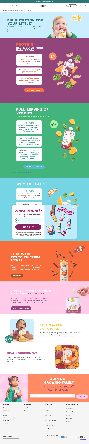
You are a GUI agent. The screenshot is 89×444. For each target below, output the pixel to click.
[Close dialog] (73, 208)
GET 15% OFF (28, 227)
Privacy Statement (34, 234)
